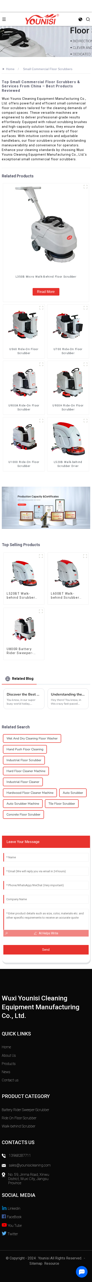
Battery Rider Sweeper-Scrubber (25, 1110)
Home (10, 69)
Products (9, 1064)
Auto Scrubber (73, 793)
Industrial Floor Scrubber (23, 760)
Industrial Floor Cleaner (22, 782)
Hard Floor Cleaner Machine (25, 771)
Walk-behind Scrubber (18, 1126)
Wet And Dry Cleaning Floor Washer (32, 738)
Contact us (10, 1080)
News (6, 1072)
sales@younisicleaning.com (30, 1165)
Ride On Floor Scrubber (19, 1118)
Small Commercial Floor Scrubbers (47, 69)
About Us (9, 1055)
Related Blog (22, 678)
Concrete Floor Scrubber (23, 814)
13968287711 (20, 1155)
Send (46, 949)
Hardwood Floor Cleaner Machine (29, 793)
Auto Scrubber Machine (22, 804)
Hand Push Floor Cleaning (24, 749)
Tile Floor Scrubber (61, 804)
